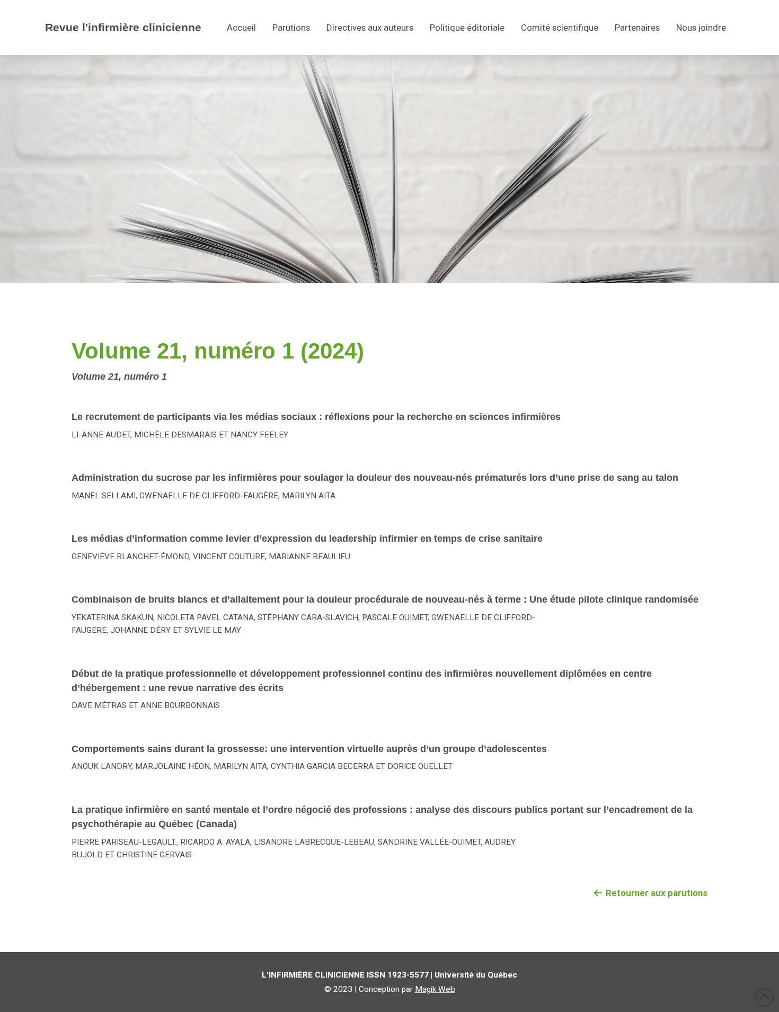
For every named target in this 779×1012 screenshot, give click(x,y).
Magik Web (435, 989)
